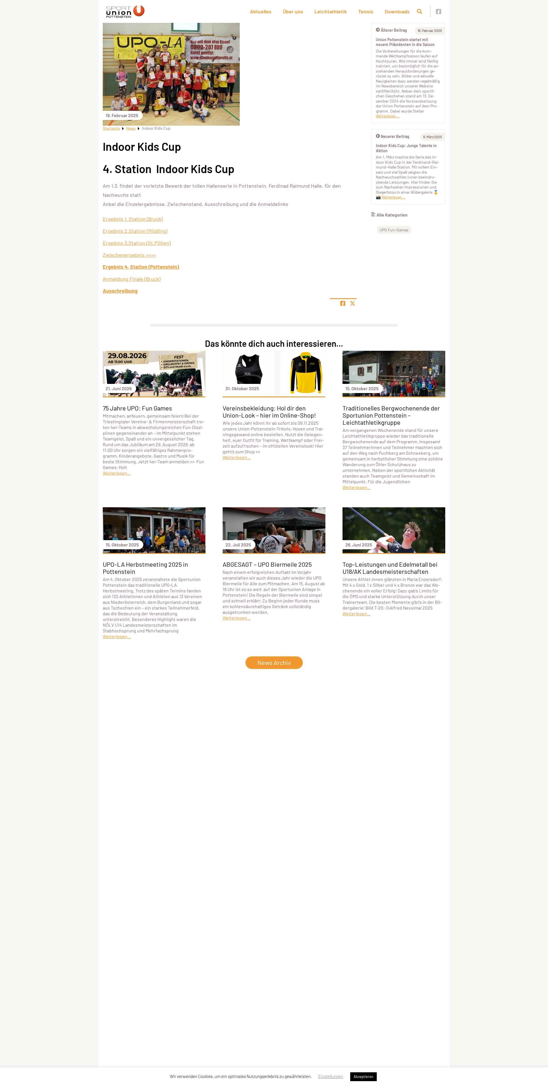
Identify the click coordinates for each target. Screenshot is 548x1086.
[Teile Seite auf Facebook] (343, 303)
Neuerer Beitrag (395, 136)
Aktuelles (260, 11)
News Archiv (274, 662)
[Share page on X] (352, 303)
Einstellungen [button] (330, 1076)
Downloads (397, 11)
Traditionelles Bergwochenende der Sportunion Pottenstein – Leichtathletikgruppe (391, 415)
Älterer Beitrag (394, 30)
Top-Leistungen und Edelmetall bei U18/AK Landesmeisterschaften (390, 567)
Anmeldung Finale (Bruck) (131, 279)
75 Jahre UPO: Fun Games (137, 408)
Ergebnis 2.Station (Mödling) (135, 231)
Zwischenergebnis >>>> (129, 255)
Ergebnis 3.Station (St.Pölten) (137, 243)
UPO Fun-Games (394, 229)
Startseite (111, 128)
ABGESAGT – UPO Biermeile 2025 (267, 564)
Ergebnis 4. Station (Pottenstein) (141, 267)
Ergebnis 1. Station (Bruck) (133, 219)
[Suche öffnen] (419, 11)
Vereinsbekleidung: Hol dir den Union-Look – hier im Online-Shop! (269, 411)
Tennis (365, 11)
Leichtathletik (331, 11)
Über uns (293, 11)
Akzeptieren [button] (363, 1076)
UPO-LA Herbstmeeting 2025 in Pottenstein (145, 567)
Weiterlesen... (388, 115)
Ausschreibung (120, 291)
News (131, 128)
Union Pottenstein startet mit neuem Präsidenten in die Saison (405, 42)
